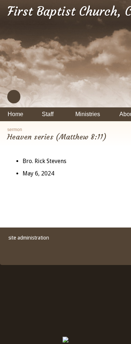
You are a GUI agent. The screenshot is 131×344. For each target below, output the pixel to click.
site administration (28, 238)
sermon (14, 129)
